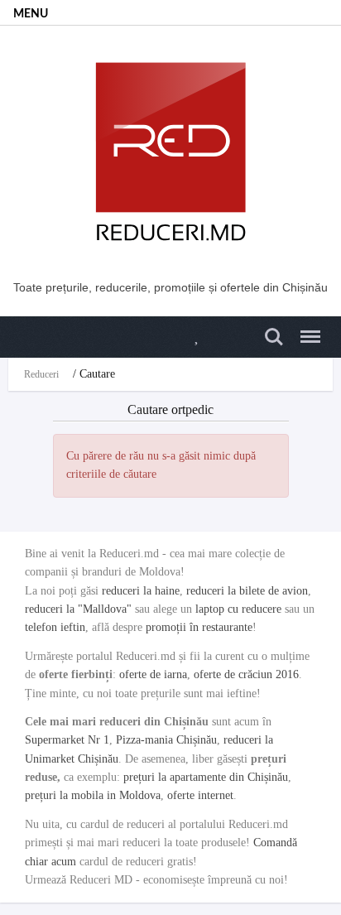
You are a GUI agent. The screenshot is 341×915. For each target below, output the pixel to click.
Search (271, 327)
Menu (305, 327)
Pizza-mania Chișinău (166, 740)
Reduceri (41, 374)
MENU (30, 14)
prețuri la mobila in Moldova (93, 795)
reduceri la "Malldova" (78, 609)
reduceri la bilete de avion (247, 591)
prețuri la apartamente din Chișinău (205, 777)
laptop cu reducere (238, 609)
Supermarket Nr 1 (67, 740)
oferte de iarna (153, 674)
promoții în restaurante (199, 627)
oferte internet (200, 795)
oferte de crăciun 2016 (246, 674)
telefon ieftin (55, 627)
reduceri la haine (141, 591)
